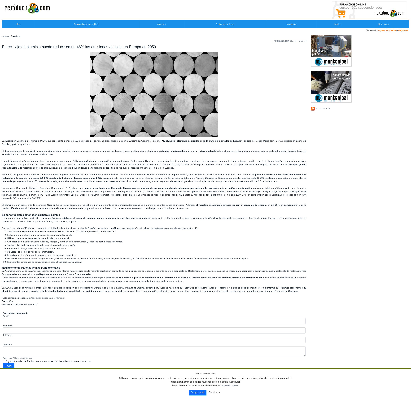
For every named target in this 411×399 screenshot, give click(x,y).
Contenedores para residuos (86, 24)
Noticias (337, 24)
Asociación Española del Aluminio (47, 298)
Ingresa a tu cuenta (387, 30)
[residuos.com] (27, 8)
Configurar (215, 392)
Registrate (403, 30)
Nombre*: (7, 325)
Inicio (18, 24)
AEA (11, 301)
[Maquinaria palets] (331, 50)
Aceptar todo (198, 392)
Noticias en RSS (322, 108)
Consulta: (7, 344)
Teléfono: (7, 335)
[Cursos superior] (369, 10)
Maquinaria (292, 24)
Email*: (6, 316)
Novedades (383, 24)
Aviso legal (7, 358)
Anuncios (161, 24)
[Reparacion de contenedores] (331, 86)
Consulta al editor (298, 41)
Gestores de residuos (225, 24)
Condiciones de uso (23, 358)
